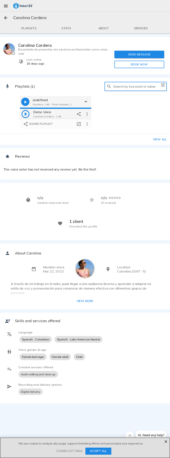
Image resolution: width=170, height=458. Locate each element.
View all (160, 139)
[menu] (6, 6)
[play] (25, 114)
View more (84, 301)
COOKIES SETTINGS (69, 451)
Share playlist (40, 124)
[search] (109, 86)
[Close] (166, 442)
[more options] (87, 114)
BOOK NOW (139, 64)
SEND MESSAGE (139, 54)
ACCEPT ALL (98, 451)
